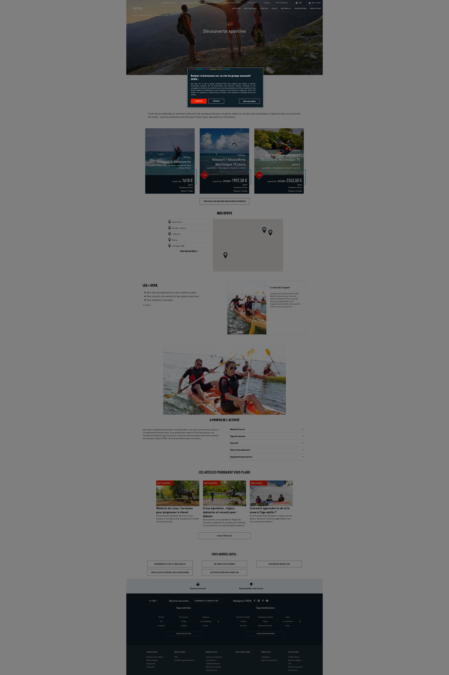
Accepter (198, 101)
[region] (225, 88)
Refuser (216, 101)
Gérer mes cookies (249, 101)
